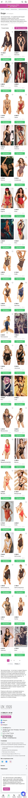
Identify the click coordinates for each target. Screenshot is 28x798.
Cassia (2, 148)
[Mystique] (7, 511)
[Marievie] (20, 448)
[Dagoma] (7, 198)
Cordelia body (17, 180)
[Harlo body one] (7, 323)
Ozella (15, 525)
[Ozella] (20, 511)
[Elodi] (7, 229)
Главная (2, 9)
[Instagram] (10, 761)
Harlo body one (4, 336)
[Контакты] (25, 2)
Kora (2, 399)
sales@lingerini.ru (7, 727)
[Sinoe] (20, 636)
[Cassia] (7, 135)
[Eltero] (20, 229)
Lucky (15, 399)
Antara (2, 86)
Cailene (16, 117)
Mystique (3, 525)
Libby (2, 54)
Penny (2, 556)
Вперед (17, 663)
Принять (6, 789)
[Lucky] (20, 386)
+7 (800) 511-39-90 (6, 713)
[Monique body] (20, 480)
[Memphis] (7, 480)
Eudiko (16, 274)
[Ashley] (20, 72)
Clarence (3, 180)
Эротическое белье (23, 9)
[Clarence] (7, 166)
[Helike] (20, 323)
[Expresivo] (7, 292)
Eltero (15, 242)
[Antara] (7, 72)
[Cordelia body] (20, 166)
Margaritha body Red (6, 462)
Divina (15, 211)
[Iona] (7, 354)
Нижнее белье (14, 9)
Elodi (2, 242)
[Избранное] (12, 32)
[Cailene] (20, 104)
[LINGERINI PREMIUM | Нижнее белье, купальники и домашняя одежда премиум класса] (7, 2)
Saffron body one (5, 587)
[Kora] (7, 386)
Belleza (2, 117)
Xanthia (16, 619)
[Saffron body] (20, 542)
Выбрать (7, 59)
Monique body (17, 493)
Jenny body (17, 368)
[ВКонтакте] (6, 761)
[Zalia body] (7, 636)
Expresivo (3, 305)
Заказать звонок (6, 716)
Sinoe (15, 650)
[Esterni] (7, 260)
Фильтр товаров (22, 28)
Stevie (2, 619)
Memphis (3, 493)
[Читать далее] (4, 24)
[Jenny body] (20, 354)
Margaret (16, 430)
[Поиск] (22, 2)
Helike (15, 336)
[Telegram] (2, 761)
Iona (2, 368)
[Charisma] (20, 135)
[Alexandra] (20, 41)
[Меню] (2, 2)
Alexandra (16, 54)
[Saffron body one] (7, 574)
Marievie (16, 462)
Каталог (7, 9)
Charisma (16, 148)
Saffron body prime (19, 587)
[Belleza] (7, 104)
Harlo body (16, 305)
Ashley (16, 86)
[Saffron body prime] (20, 574)
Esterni (2, 274)
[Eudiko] (20, 260)
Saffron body (17, 556)
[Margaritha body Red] (7, 448)
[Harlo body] (20, 292)
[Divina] (20, 198)
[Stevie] (7, 605)
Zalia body (3, 650)
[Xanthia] (20, 605)
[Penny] (7, 542)
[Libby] (7, 41)
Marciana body (4, 430)
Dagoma (3, 211)
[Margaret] (20, 417)
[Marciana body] (7, 417)
